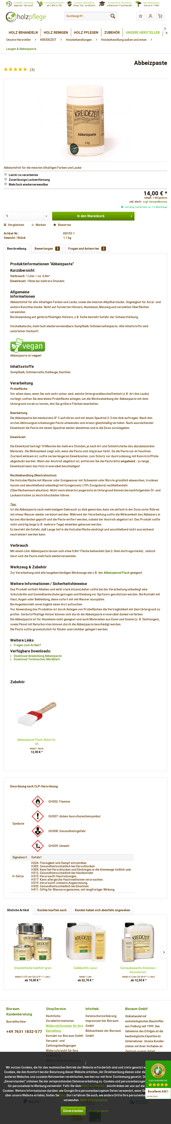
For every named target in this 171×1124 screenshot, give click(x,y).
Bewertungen (46, 248)
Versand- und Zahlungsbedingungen (61, 1043)
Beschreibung (16, 248)
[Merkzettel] (140, 16)
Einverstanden (73, 1111)
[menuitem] (154, 4)
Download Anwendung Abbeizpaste (37, 656)
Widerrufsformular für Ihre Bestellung (64, 1028)
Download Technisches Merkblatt (36, 659)
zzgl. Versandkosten (155, 201)
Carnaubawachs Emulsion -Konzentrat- (138, 970)
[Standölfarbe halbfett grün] (32, 942)
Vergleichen (15, 225)
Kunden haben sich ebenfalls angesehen (102, 910)
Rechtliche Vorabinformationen (60, 1018)
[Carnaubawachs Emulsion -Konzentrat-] (138, 942)
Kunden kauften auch (52, 910)
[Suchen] (112, 16)
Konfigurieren (98, 1111)
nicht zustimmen (93, 1086)
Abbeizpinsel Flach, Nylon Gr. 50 (36, 742)
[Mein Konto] (150, 16)
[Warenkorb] (160, 16)
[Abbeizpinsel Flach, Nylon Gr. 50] (36, 714)
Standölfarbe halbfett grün (32, 968)
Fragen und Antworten (86, 248)
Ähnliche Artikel (18, 910)
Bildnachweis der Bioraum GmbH (103, 1033)
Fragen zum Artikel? (27, 645)
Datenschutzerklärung (101, 1016)
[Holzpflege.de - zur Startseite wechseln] (26, 17)
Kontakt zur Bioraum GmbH (64, 1035)
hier (62, 1095)
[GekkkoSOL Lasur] (85, 942)
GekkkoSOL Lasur (85, 968)
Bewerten (64, 225)
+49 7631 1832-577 (24, 1031)
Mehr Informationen (94, 1100)
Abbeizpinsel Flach (117, 572)
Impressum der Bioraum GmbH (102, 1023)
